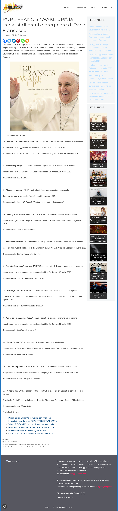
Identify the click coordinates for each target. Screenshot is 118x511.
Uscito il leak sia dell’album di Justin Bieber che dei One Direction (29, 447)
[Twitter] (9, 41)
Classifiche (80, 8)
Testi (93, 8)
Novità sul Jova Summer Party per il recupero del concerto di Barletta (99, 37)
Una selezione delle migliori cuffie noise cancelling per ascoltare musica (101, 86)
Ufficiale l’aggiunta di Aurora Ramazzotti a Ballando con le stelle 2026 (101, 58)
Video (104, 8)
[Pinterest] (18, 41)
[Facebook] (5, 41)
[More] (27, 41)
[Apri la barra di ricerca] (112, 8)
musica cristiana (11, 442)
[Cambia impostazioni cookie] (4, 506)
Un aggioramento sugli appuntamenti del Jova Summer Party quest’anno (100, 47)
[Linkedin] (14, 41)
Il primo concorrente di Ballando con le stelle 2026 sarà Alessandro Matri (100, 68)
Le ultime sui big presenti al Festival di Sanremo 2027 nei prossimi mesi (101, 96)
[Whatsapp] (23, 41)
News (66, 8)
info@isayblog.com (78, 474)
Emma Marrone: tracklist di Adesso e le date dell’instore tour (27, 444)
